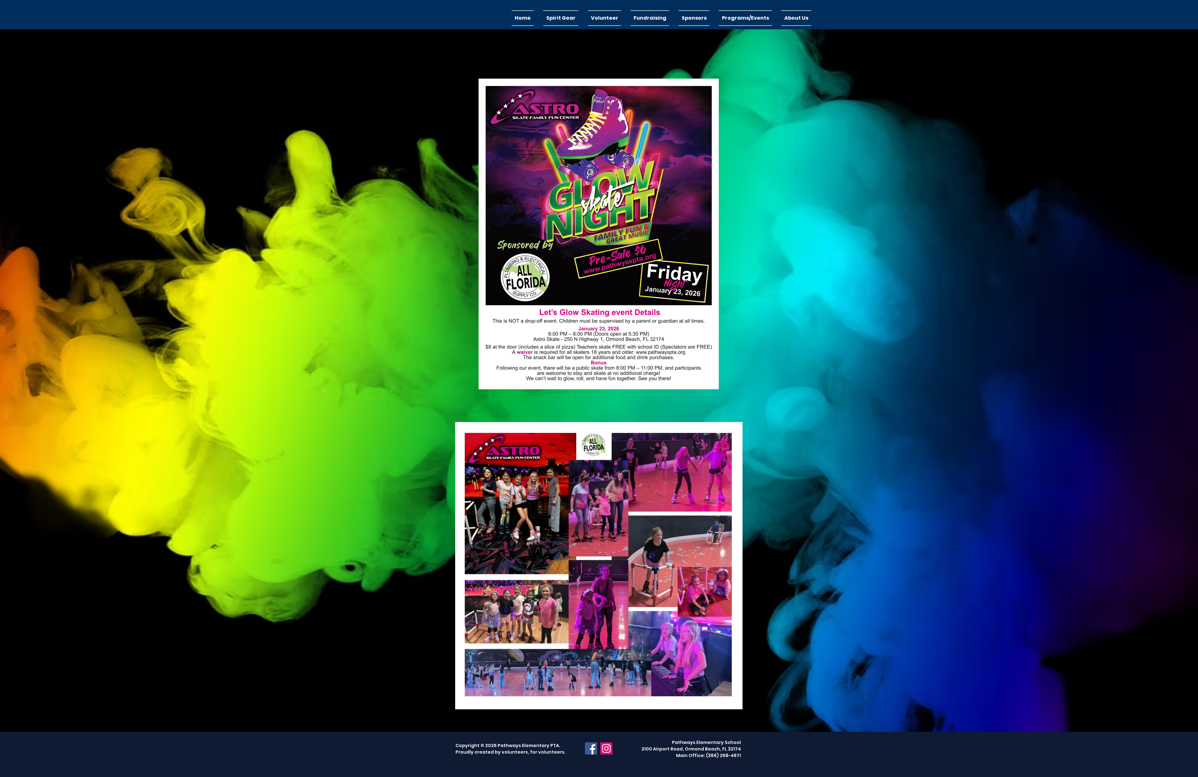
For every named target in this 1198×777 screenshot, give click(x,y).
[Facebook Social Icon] (591, 748)
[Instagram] (606, 748)
